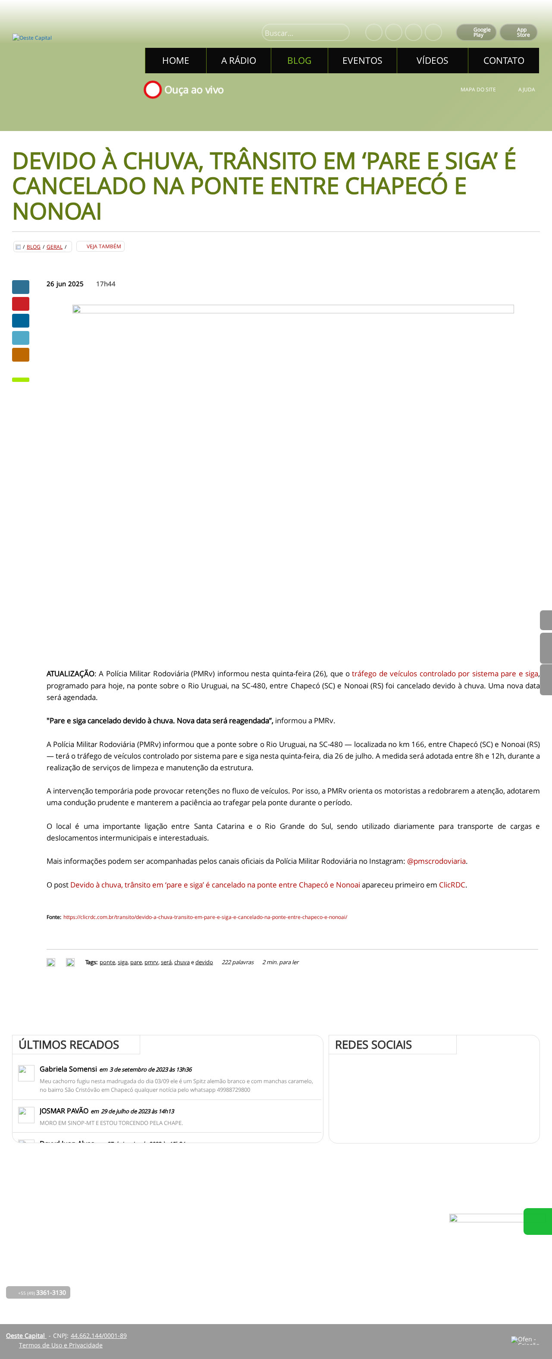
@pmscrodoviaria (436, 861)
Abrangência (254, 1262)
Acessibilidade (25, 1300)
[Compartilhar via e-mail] (20, 355)
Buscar (339, 33)
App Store (523, 32)
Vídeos (177, 1286)
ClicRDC (452, 885)
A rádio (178, 1250)
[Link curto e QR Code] (25, 1335)
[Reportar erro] (71, 962)
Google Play (482, 32)
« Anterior (546, 679)
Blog (34, 247)
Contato (247, 1274)
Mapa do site (478, 89)
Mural (244, 1238)
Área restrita (348, 1262)
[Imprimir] (52, 962)
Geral (55, 247)
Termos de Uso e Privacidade (61, 1345)
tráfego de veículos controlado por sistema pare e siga (445, 673)
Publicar (20, 321)
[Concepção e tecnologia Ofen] (528, 1340)
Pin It (20, 304)
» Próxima (546, 648)
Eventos (179, 1274)
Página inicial (187, 1238)
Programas (251, 1250)
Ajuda (526, 89)
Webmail (342, 1274)
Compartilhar (20, 287)
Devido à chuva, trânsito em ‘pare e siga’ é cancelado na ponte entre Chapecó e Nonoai (215, 885)
